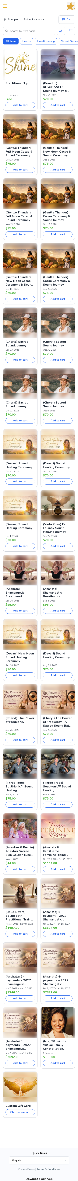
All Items (10, 41)
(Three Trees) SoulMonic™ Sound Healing (19, 786)
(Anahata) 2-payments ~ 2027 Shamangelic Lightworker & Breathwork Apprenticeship (18, 980)
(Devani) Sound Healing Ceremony (18, 465)
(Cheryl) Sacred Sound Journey (16, 343)
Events (27, 41)
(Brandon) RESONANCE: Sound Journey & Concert (55, 87)
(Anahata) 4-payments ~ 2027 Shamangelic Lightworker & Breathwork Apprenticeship (55, 980)
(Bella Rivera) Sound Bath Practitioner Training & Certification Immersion (20, 915)
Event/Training (46, 41)
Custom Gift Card (18, 1106)
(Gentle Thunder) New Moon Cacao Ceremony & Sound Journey (19, 281)
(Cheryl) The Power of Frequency (19, 720)
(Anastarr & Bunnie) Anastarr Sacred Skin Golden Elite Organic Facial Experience (19, 851)
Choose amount (20, 1112)
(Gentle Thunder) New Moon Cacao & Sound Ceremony (57, 151)
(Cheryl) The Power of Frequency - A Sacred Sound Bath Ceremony (57, 722)
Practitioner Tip (16, 83)
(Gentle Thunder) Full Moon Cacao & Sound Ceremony (19, 151)
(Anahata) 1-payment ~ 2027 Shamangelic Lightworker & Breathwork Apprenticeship (55, 915)
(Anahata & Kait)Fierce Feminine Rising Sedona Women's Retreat (56, 851)
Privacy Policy (26, 1169)
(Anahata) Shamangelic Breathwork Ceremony (14, 592)
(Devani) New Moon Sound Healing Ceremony (19, 657)
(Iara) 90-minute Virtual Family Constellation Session (54, 1045)
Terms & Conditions (48, 1169)
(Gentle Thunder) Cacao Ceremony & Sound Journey (56, 216)
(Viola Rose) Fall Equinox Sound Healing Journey (55, 528)
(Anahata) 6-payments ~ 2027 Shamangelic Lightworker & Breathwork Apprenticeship (18, 1045)
